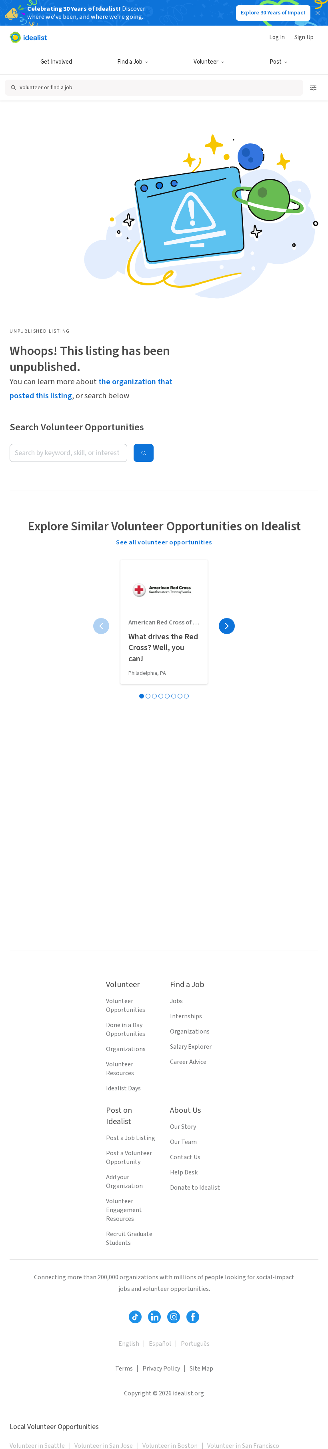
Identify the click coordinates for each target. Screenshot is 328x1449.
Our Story (183, 1126)
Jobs (176, 1001)
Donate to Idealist (195, 1187)
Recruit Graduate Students (129, 1238)
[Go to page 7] (180, 696)
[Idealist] (28, 37)
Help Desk (184, 1172)
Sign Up (304, 37)
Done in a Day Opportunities (125, 1029)
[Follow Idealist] (135, 1317)
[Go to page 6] (173, 696)
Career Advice (188, 1062)
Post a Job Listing (130, 1138)
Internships (186, 1016)
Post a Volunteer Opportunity (129, 1157)
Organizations (126, 1049)
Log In (277, 37)
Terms (124, 1368)
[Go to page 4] (160, 696)
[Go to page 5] (167, 696)
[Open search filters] (313, 87)
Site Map (201, 1368)
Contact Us (185, 1157)
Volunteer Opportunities (125, 1005)
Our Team (183, 1142)
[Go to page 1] (141, 696)
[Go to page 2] (148, 696)
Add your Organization (124, 1181)
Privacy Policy (161, 1368)
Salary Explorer (191, 1046)
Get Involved (56, 62)
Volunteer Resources (120, 1069)
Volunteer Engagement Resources (124, 1210)
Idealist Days (123, 1088)
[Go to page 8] (186, 696)
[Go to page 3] (154, 696)
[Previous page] (101, 626)
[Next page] (227, 626)
